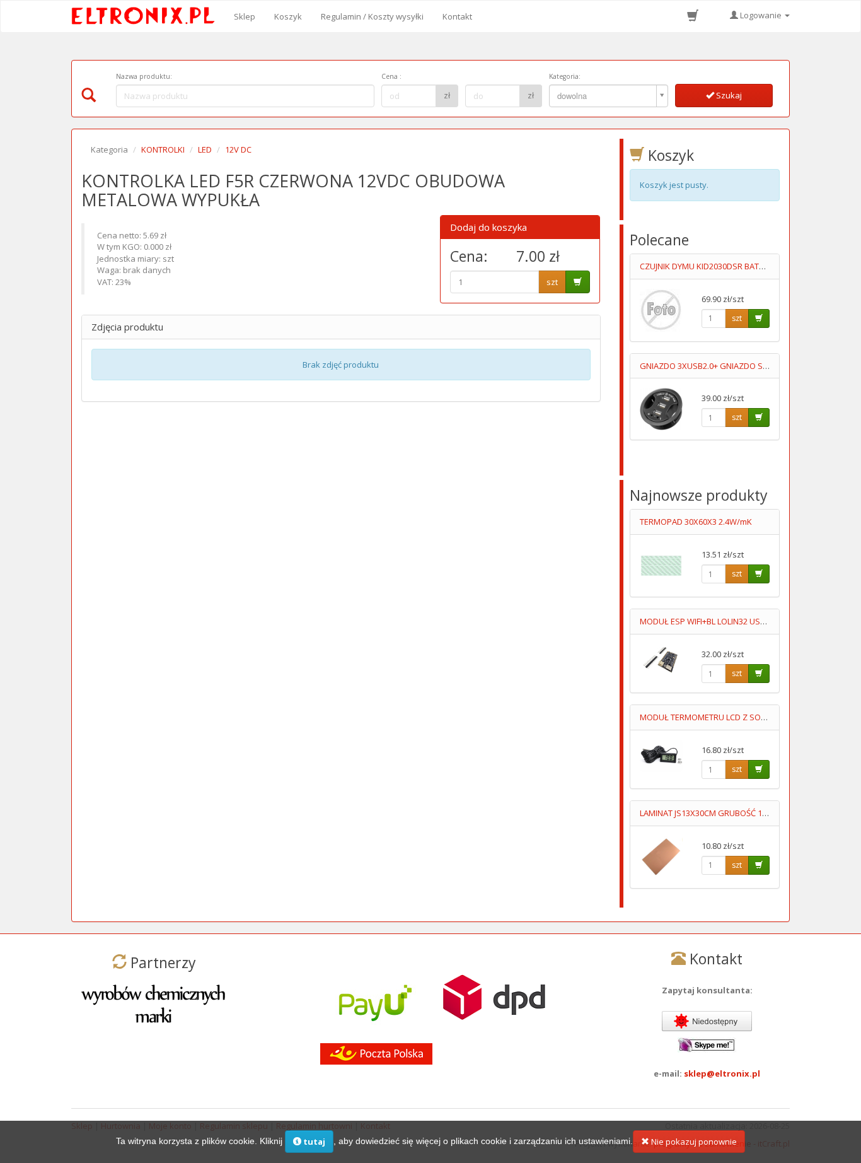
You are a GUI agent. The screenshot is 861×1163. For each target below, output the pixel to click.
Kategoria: (565, 76)
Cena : (391, 76)
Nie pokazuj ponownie (693, 1141)
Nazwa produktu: (144, 76)
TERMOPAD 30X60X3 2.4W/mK (696, 521)
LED (205, 149)
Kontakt (457, 16)
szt (552, 282)
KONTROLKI (163, 149)
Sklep (244, 16)
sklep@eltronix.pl (722, 1073)
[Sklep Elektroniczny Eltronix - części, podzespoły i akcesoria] (147, 16)
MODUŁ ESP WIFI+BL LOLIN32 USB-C (706, 621)
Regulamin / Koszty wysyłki (372, 16)
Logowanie (760, 15)
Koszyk (288, 16)
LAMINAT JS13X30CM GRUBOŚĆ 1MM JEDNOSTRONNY (739, 813)
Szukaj (728, 95)
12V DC (238, 149)
